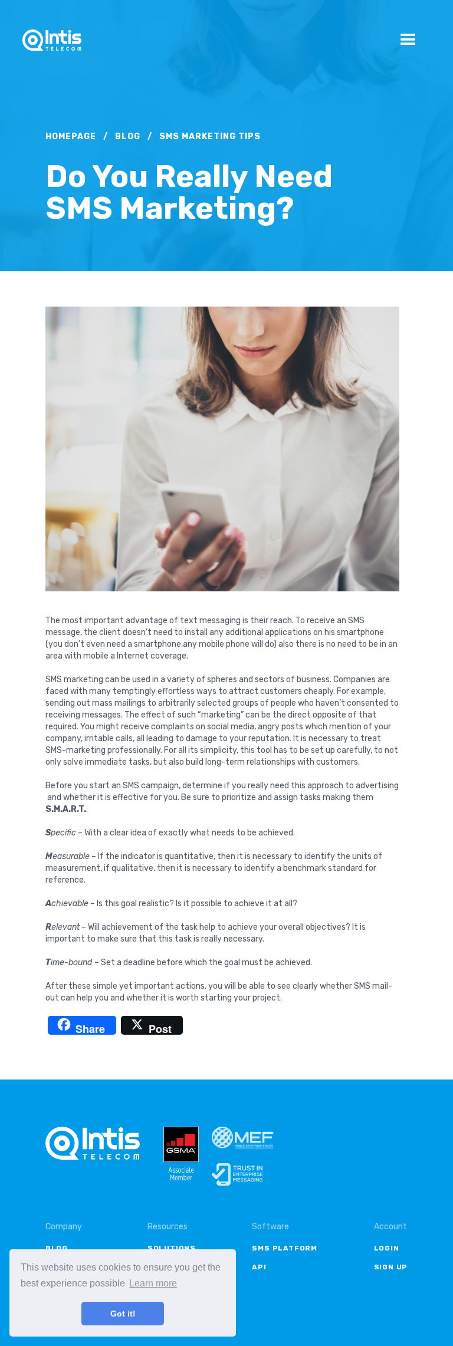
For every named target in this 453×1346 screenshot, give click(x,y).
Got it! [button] (123, 1313)
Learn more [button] (153, 1283)
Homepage (70, 136)
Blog (127, 136)
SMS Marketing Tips (210, 136)
